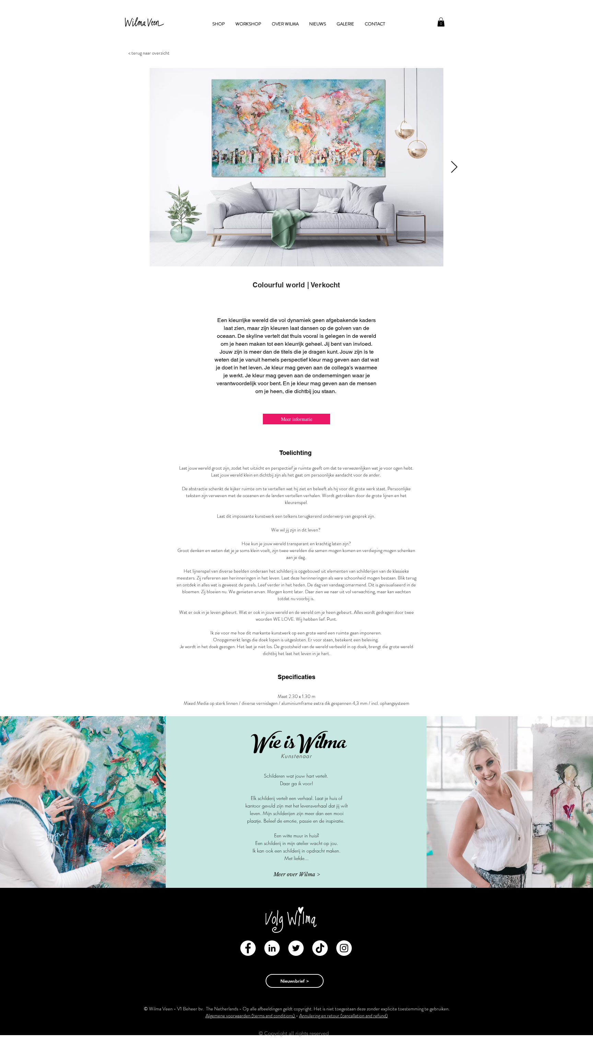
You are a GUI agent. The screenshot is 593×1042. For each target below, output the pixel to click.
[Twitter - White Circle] (296, 948)
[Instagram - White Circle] (344, 948)
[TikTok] (320, 948)
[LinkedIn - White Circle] (272, 948)
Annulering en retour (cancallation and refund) (343, 1015)
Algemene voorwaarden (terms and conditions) (251, 1015)
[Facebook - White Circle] (248, 948)
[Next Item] (454, 167)
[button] (441, 22)
